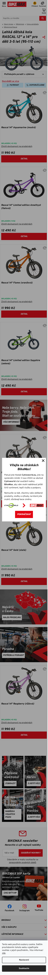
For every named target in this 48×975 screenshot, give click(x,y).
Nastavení (24, 960)
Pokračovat (24, 514)
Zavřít (43, 460)
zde (3, 953)
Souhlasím (24, 968)
